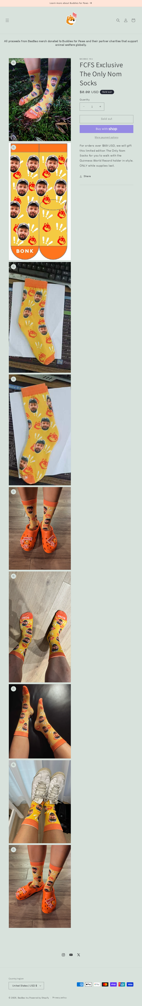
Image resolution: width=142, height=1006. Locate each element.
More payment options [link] (106, 137)
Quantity (85, 100)
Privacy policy (59, 998)
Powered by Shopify (39, 998)
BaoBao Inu (23, 998)
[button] (7, 20)
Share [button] (87, 176)
